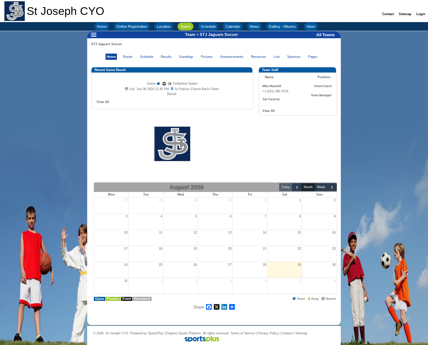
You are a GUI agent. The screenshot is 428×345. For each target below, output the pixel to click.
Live (277, 57)
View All (103, 102)
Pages (312, 57)
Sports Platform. (190, 333)
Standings (186, 57)
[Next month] (332, 187)
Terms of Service (243, 333)
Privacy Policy (268, 333)
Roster (128, 57)
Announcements (231, 57)
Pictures (207, 57)
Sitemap (301, 333)
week (321, 187)
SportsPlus (156, 333)
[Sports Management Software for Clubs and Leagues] (200, 339)
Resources (258, 57)
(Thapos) (171, 333)
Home (111, 57)
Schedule (146, 57)
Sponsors (294, 57)
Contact (287, 333)
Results (166, 57)
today (285, 187)
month (308, 187)
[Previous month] (296, 187)
